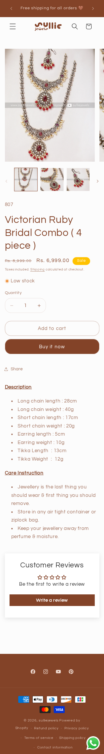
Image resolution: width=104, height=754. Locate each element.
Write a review (52, 600)
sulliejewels (48, 720)
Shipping (37, 269)
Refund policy (46, 728)
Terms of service (38, 738)
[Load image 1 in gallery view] (26, 179)
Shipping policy (72, 738)
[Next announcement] (93, 8)
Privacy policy (76, 728)
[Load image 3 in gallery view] (78, 179)
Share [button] (17, 369)
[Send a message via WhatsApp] (93, 743)
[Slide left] (6, 181)
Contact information (55, 747)
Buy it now (52, 346)
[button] (13, 26)
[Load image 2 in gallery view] (52, 179)
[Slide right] (97, 181)
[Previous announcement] (11, 8)
